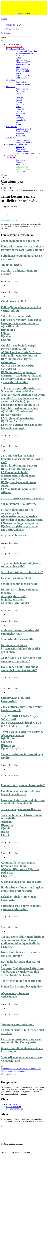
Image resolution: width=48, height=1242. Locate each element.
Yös (17, 122)
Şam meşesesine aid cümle (17, 1024)
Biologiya (19, 93)
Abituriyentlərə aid (23, 64)
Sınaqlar (19, 73)
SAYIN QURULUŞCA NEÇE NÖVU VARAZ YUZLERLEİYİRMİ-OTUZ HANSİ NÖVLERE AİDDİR (21, 721)
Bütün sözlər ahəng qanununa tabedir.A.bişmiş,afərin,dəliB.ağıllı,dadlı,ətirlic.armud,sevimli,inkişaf (20, 596)
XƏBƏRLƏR (11, 127)
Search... (4, 38)
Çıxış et (11, 33)
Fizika (18, 107)
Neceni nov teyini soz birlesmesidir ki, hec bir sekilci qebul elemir (20, 648)
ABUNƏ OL (11, 155)
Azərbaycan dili (22, 89)
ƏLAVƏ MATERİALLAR (16, 144)
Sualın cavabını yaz (23, 151)
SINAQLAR (11, 80)
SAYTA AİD (11, 158)
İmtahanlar (20, 55)
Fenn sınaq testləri (23, 84)
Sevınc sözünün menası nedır (19, 583)
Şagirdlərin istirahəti (23, 129)
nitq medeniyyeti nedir (15, 535)
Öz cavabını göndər (9, 220)
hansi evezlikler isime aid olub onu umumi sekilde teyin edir (23, 801)
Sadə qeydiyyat (22, 167)
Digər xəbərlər (21, 60)
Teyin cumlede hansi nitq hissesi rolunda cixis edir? (21, 564)
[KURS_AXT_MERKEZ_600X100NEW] (24, 7)
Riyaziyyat (20, 118)
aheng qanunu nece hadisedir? (20, 240)
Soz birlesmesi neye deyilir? (18, 503)
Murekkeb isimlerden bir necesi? (22, 572)
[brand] (8, 1140)
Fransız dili (20, 109)
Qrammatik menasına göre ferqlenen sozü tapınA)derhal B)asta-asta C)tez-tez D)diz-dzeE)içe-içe (20, 869)
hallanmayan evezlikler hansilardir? (16, 699)
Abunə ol (19, 162)
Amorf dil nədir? (11, 264)
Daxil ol (4, 33)
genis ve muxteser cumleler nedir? (22, 498)
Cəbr (18, 95)
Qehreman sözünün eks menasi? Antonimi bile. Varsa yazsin (21, 1040)
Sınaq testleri (21, 82)
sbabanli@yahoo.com (14, 1109)
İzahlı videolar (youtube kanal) (28, 153)
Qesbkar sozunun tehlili (16, 578)
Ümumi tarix (21, 120)
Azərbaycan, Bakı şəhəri (15, 1104)
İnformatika (20, 113)
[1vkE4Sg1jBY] (24, 14)
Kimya (18, 115)
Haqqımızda (20, 171)
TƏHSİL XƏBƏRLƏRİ (15, 49)
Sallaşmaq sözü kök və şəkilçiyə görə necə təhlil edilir (21, 907)
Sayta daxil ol (21, 164)
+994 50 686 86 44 (13, 1107)
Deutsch (19, 100)
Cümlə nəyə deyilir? (13, 301)
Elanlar (18, 58)
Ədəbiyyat (20, 104)
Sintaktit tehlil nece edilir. (17, 639)
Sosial (18, 67)
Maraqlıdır (20, 133)
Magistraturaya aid (23, 75)
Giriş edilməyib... (12, 29)
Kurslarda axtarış (22, 140)
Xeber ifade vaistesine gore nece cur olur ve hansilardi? (21, 659)
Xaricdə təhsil (21, 135)
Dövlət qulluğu (21, 78)
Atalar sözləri (21, 149)
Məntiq (18, 124)
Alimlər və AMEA (23, 62)
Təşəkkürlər (20, 160)
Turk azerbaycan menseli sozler (21, 809)
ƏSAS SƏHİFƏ (12, 44)
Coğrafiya (20, 98)
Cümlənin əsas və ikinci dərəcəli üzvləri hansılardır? (21, 792)
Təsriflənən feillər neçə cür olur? (22, 980)
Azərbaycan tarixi (23, 91)
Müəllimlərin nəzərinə (24, 53)
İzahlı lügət (20, 147)
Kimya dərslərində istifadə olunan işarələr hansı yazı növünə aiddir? (22, 248)
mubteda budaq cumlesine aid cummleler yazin (20, 632)
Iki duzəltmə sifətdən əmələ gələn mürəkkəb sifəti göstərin (22, 889)
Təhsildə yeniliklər (23, 71)
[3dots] (2, 21)
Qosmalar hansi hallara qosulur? (22, 881)
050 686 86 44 (11, 25)
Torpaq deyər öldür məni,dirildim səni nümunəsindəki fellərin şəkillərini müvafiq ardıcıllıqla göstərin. (22, 941)
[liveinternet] (7, 1148)
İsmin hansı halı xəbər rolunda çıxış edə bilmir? (20, 954)
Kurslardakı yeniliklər (24, 142)
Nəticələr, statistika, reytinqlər (27, 51)
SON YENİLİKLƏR (14, 47)
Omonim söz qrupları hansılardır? (23, 785)
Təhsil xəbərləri (22, 69)
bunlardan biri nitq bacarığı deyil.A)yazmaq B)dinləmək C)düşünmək (22, 991)
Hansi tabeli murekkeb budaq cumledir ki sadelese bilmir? (20, 668)
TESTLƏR (10, 87)
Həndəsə (19, 111)
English (19, 102)
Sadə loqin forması (23, 169)
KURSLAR (10, 138)
